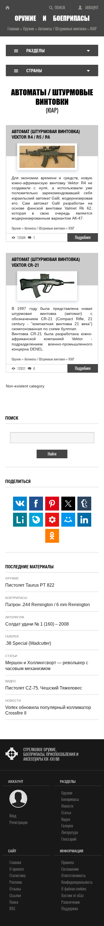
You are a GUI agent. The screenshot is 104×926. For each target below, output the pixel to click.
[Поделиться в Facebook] (36, 504)
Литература (14, 617)
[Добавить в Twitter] (68, 504)
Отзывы (15, 889)
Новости (13, 700)
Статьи (11, 656)
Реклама (15, 882)
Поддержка (69, 908)
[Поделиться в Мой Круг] (52, 520)
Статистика (17, 875)
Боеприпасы (16, 597)
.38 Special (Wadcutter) (28, 643)
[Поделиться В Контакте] (20, 504)
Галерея (12, 636)
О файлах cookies (73, 889)
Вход (12, 815)
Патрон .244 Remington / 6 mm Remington (47, 604)
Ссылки (15, 895)
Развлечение (70, 902)
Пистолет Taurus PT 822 (29, 585)
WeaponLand (10, 7)
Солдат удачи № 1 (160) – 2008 (37, 624)
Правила (67, 862)
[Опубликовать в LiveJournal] (36, 520)
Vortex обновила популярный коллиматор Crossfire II (48, 710)
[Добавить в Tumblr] (84, 504)
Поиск (60, 7)
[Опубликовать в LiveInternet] (20, 520)
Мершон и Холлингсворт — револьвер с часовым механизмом (46, 665)
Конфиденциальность (77, 882)
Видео (10, 681)
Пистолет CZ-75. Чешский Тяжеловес (43, 688)
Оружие (12, 578)
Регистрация (18, 822)
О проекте (16, 869)
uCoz (80, 895)
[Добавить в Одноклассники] (52, 536)
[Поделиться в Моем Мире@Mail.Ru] (68, 520)
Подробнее (83, 237)
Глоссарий (68, 839)
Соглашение (70, 869)
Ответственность (73, 875)
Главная (15, 862)
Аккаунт (91, 7)
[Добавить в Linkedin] (84, 520)
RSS (12, 908)
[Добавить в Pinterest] (52, 504)
